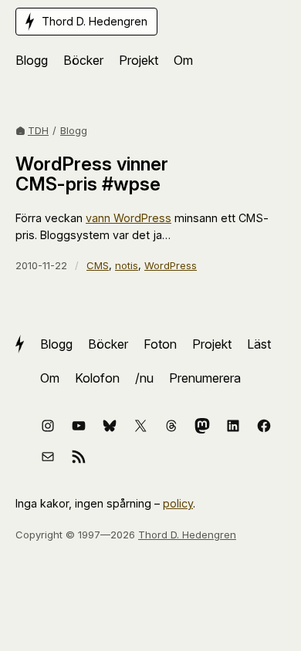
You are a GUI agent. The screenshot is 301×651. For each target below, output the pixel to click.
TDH (38, 130)
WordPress (170, 265)
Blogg (73, 130)
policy (178, 503)
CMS (97, 265)
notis (126, 265)
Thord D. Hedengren (187, 534)
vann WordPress (128, 217)
